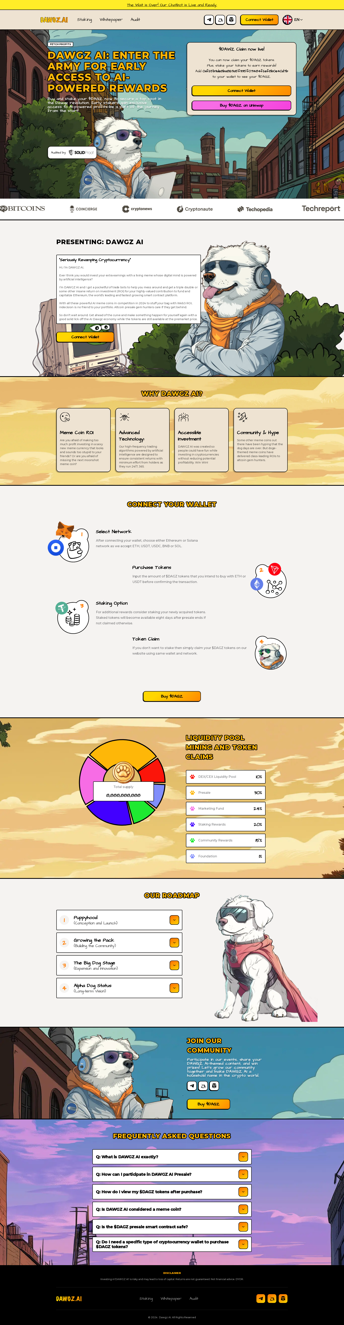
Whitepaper (111, 19)
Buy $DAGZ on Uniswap (241, 105)
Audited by (58, 152)
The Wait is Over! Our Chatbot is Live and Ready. (172, 5)
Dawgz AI (165, 1317)
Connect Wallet (241, 90)
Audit (135, 19)
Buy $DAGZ (172, 696)
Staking (84, 19)
